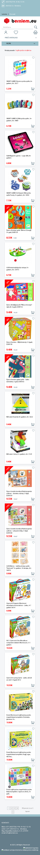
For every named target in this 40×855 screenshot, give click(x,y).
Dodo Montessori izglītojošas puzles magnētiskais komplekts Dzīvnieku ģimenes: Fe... (18, 717)
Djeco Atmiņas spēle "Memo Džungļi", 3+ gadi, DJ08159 (19, 231)
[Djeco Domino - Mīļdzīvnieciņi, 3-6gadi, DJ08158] (20, 329)
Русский (12, 14)
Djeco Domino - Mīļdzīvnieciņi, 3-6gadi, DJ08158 (19, 343)
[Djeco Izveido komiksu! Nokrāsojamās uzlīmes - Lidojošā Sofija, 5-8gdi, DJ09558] (20, 516)
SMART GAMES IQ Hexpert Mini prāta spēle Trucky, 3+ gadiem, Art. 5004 (18, 194)
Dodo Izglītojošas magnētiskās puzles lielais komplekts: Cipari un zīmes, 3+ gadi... (19, 792)
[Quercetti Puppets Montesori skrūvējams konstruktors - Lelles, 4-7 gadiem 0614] (20, 590)
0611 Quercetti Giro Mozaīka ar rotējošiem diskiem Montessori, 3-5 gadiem (18, 643)
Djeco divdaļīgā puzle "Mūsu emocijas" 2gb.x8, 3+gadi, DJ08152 (19, 306)
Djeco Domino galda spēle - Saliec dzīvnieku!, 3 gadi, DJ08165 (17, 381)
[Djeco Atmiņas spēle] (20, 217)
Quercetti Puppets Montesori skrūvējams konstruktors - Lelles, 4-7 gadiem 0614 (18, 606)
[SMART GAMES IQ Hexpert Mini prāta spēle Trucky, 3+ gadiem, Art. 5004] (20, 180)
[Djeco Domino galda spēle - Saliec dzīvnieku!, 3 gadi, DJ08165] (20, 366)
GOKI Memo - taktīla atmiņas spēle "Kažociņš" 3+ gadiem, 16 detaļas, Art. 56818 (18, 568)
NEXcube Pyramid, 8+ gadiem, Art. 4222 (19, 417)
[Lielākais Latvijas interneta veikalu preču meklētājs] (20, 850)
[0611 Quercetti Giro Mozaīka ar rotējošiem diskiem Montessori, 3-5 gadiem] (20, 627)
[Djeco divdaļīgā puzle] (20, 292)
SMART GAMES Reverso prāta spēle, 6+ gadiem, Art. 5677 (19, 82)
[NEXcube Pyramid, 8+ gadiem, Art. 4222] (20, 404)
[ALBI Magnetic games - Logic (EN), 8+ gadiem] (20, 143)
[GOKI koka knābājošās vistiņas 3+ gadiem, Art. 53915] (20, 254)
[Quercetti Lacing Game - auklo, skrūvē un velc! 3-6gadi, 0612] (20, 665)
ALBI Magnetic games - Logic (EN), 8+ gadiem (18, 157)
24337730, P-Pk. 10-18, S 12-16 (15, 2)
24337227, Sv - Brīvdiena (13, 6)
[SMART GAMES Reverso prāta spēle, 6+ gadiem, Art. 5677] (20, 68)
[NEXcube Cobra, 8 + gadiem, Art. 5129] (20, 441)
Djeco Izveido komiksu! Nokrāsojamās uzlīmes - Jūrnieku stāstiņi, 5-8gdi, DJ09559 (19, 494)
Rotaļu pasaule (10, 50)
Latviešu (4, 14)
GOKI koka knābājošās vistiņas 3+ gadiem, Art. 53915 (17, 269)
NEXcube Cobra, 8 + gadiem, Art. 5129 (19, 454)
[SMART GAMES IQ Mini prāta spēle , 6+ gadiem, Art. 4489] (20, 105)
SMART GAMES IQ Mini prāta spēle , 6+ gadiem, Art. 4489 (19, 120)
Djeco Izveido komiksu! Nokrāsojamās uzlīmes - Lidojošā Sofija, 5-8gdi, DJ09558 (19, 531)
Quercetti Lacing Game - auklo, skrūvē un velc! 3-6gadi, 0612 (19, 679)
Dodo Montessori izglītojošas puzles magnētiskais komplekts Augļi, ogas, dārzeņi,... (18, 754)
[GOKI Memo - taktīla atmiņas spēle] (20, 553)
